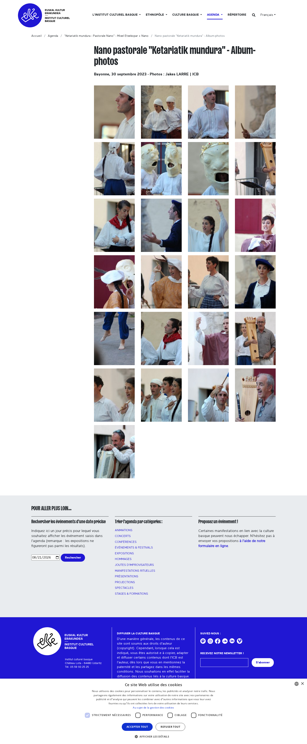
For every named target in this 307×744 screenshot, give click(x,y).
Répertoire (237, 14)
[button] (153, 736)
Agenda (53, 35)
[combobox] (296, 684)
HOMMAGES (123, 559)
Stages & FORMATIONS (131, 593)
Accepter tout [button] (137, 727)
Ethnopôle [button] (155, 14)
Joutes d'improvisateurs (134, 565)
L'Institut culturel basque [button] (115, 14)
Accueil (36, 35)
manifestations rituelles (135, 570)
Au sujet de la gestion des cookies (153, 707)
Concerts (123, 536)
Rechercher (73, 557)
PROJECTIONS (125, 582)
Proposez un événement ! (218, 521)
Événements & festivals (134, 547)
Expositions (124, 553)
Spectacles (124, 588)
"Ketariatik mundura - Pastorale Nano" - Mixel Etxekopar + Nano (106, 35)
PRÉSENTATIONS (126, 576)
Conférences (126, 542)
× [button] (302, 683)
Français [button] (266, 15)
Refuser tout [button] (170, 727)
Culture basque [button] (186, 14)
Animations (123, 530)
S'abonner (263, 662)
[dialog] (153, 711)
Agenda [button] (213, 14)
